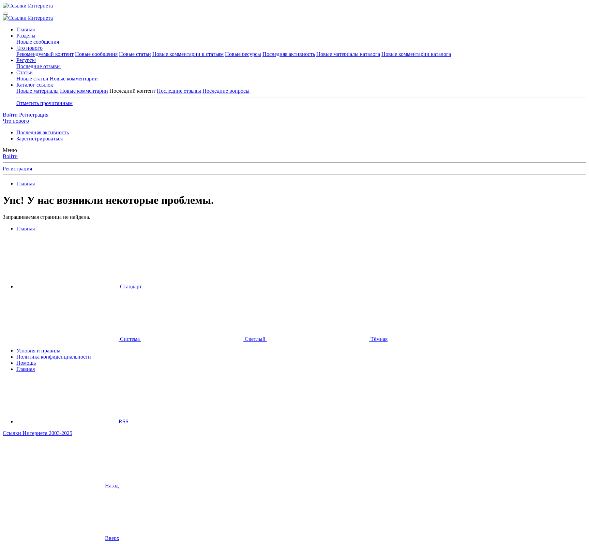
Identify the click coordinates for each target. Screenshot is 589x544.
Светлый (255, 339)
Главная (25, 29)
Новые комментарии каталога (416, 54)
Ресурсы (26, 60)
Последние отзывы (38, 66)
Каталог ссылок (34, 85)
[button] (194, 286)
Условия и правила (38, 350)
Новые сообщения (37, 42)
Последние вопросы (226, 91)
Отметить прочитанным (44, 103)
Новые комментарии (74, 78)
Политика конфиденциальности (53, 357)
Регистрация (17, 168)
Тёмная (378, 339)
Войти (10, 156)
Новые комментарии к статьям (188, 54)
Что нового (29, 48)
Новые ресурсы (243, 54)
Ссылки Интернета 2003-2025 (37, 433)
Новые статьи (135, 54)
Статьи (24, 72)
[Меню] (5, 14)
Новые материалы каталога (348, 54)
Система (130, 339)
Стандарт (131, 286)
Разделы (25, 36)
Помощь (26, 363)
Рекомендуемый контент (45, 54)
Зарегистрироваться (39, 138)
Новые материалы (37, 91)
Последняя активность (288, 54)
